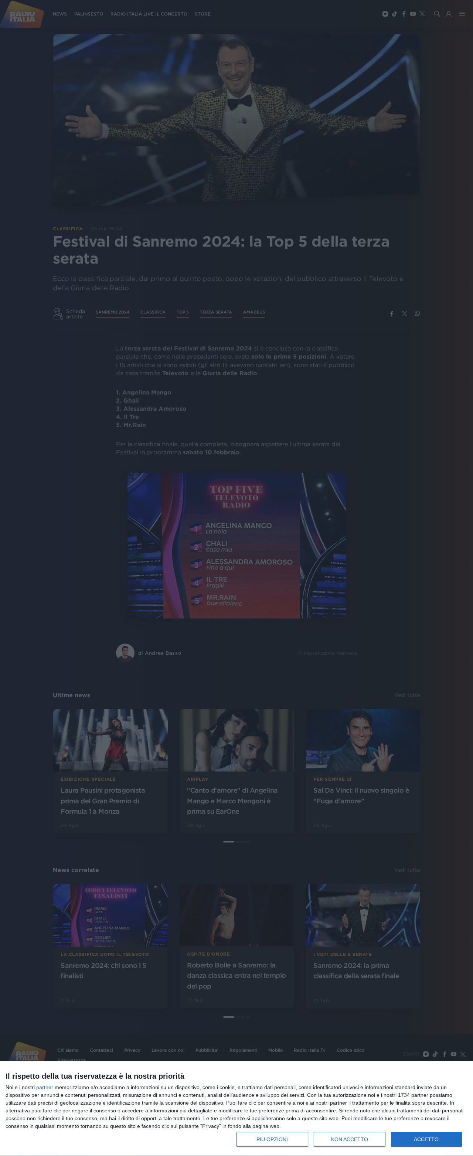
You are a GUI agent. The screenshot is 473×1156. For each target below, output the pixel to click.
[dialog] (236, 1108)
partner (44, 1087)
